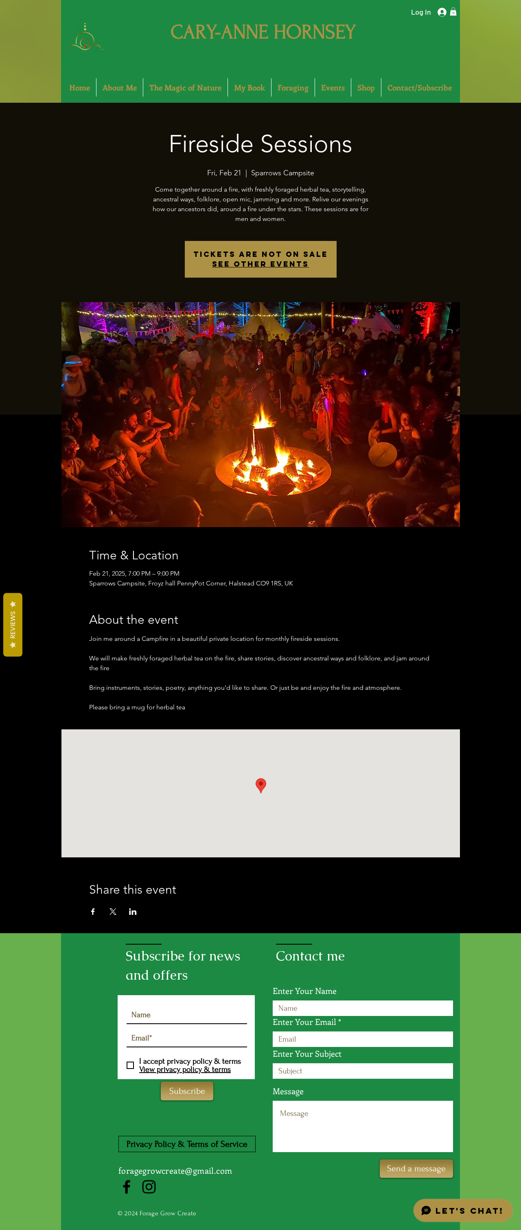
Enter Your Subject (307, 1053)
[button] (453, 11)
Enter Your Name (305, 991)
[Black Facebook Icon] (127, 1187)
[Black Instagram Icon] (149, 1187)
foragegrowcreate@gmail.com (175, 1170)
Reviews (13, 624)
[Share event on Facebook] (93, 911)
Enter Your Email (304, 1022)
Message (288, 1091)
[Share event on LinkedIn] (133, 911)
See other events (260, 264)
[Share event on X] (113, 911)
